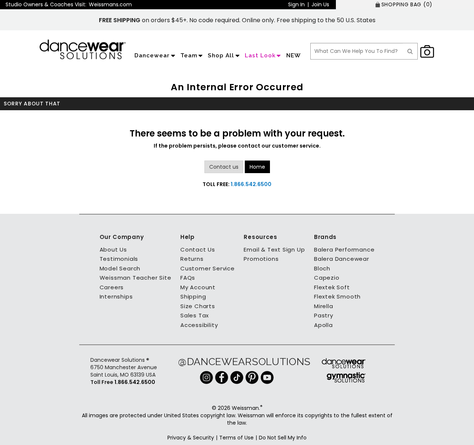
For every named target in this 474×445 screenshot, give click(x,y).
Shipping (193, 296)
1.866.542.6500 (251, 184)
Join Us (320, 4)
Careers (112, 287)
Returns (192, 259)
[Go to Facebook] (221, 377)
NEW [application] (293, 55)
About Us (113, 249)
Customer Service (207, 268)
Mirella (323, 306)
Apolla (323, 325)
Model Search (120, 268)
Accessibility (199, 325)
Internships (116, 296)
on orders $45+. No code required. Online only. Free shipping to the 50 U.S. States (237, 20)
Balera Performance (344, 249)
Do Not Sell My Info (283, 437)
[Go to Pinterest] (252, 377)
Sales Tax (194, 315)
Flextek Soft (332, 287)
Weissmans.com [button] (110, 4)
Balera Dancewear (341, 259)
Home (257, 167)
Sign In (296, 4)
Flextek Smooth (337, 296)
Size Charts (197, 306)
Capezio (327, 278)
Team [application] (188, 55)
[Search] (410, 51)
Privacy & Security (190, 437)
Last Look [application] (260, 55)
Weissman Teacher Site (135, 278)
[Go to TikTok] (236, 377)
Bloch (322, 268)
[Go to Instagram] (206, 377)
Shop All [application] (221, 55)
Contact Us (197, 249)
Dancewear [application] (152, 55)
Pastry (323, 315)
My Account (198, 287)
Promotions (261, 259)
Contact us (223, 167)
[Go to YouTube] (267, 377)
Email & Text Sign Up (274, 249)
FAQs (187, 278)
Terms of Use (236, 437)
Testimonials (119, 259)
